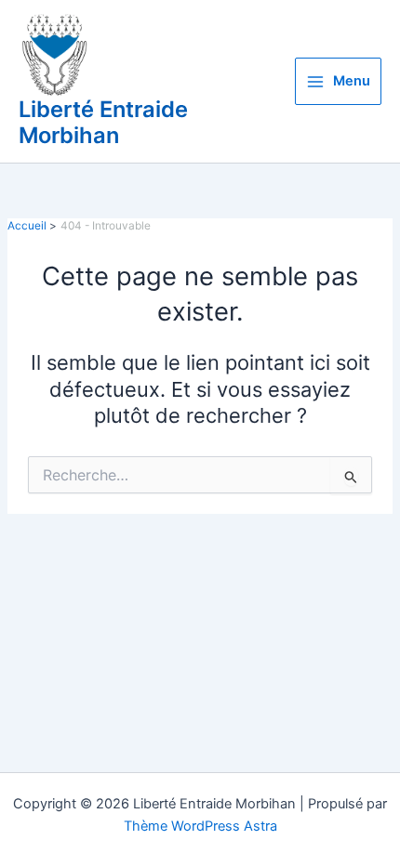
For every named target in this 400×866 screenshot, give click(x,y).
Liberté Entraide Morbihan (103, 122)
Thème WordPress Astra (200, 826)
